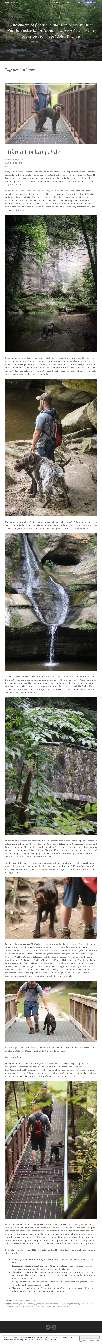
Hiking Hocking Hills (32, 151)
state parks (29, 1306)
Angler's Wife (10, 3)
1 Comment (11, 166)
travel (33, 1300)
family (20, 1300)
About (67, 3)
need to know (89, 1304)
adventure (15, 1304)
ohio (6, 1306)
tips (53, 1306)
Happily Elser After (85, 3)
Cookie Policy (52, 1340)
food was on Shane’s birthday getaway (40, 190)
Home (57, 3)
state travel (39, 1306)
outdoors (26, 1300)
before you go (31, 1304)
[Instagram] (53, 1326)
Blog (96, 8)
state (22, 1306)
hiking (61, 1304)
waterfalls (65, 1306)
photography (14, 1306)
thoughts (47, 1306)
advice (22, 1304)
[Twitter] (48, 1326)
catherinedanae (13, 163)
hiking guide (69, 1304)
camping (40, 1304)
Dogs (15, 1300)
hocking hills (79, 1304)
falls (51, 1304)
